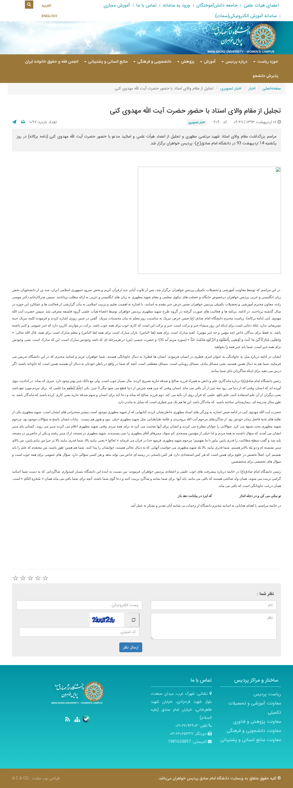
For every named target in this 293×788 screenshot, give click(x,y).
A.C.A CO (20, 778)
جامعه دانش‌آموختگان (216, 5)
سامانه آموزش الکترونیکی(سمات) (246, 15)
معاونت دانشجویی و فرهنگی (254, 730)
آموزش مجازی (117, 5)
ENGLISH (49, 16)
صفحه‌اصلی (271, 88)
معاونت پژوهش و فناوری (257, 721)
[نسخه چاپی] (23, 122)
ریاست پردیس (267, 694)
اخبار (252, 88)
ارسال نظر (130, 647)
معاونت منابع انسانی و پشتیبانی (250, 739)
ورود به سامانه (176, 5)
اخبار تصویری (230, 88)
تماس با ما (146, 5)
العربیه (46, 6)
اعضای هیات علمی (261, 5)
